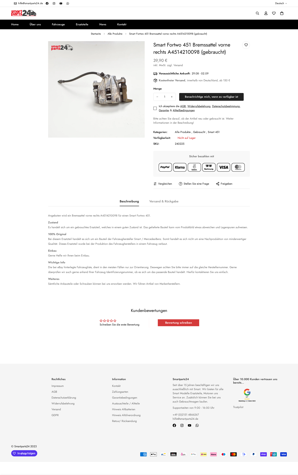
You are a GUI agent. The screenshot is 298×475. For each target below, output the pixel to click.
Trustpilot (238, 407)
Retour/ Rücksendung (124, 421)
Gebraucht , (200, 132)
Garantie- (164, 110)
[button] (282, 13)
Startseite (96, 34)
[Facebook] (47, 3)
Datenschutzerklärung (64, 398)
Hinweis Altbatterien (123, 409)
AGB (183, 106)
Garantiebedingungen (124, 398)
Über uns (35, 24)
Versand (56, 409)
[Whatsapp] (67, 3)
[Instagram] (54, 3)
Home (15, 24)
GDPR (55, 415)
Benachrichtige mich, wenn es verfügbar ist (211, 97)
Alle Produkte (115, 34)
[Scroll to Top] (291, 456)
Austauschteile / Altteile (126, 403)
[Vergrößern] (137, 48)
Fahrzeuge (58, 24)
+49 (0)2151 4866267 (186, 415)
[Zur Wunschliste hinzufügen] (246, 45)
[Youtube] (60, 3)
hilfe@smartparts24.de (185, 419)
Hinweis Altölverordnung (126, 415)
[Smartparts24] (23, 13)
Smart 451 (214, 132)
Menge (157, 89)
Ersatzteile (82, 24)
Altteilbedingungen (184, 110)
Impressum (58, 386)
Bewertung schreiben (178, 323)
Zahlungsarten (120, 392)
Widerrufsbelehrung (198, 106)
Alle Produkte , (183, 132)
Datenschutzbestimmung (226, 106)
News (102, 24)
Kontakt (121, 24)
